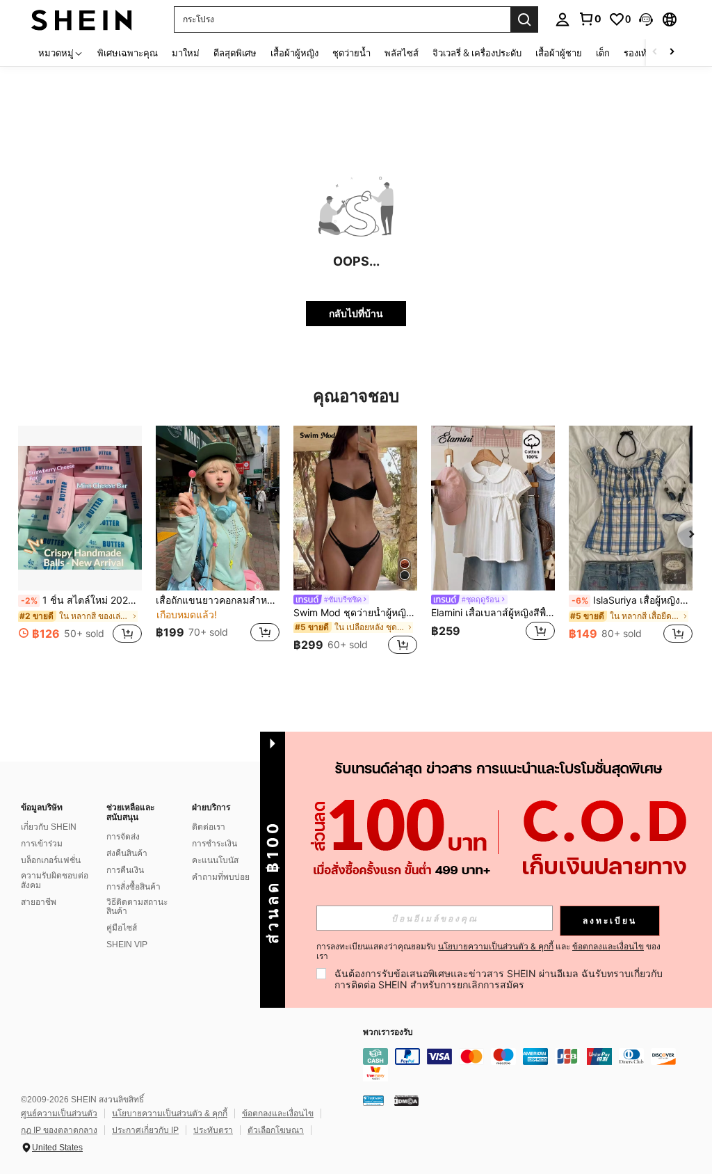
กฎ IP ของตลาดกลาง (59, 1130)
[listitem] (80, 542)
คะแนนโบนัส (215, 860)
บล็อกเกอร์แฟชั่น (51, 860)
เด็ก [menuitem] (603, 52)
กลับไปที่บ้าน (356, 313)
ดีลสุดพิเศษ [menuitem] (235, 52)
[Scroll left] (655, 52)
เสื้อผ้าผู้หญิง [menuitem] (294, 52)
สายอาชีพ (38, 902)
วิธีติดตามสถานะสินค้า (137, 907)
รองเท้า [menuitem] (638, 52)
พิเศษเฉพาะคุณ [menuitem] (127, 52)
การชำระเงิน (214, 844)
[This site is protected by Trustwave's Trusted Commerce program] (373, 1100)
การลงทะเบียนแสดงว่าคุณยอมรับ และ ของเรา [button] (488, 951)
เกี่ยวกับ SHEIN (48, 827)
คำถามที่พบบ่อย (221, 877)
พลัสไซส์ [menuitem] (402, 52)
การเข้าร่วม (42, 844)
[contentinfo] (534, 1064)
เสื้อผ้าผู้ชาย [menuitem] (558, 52)
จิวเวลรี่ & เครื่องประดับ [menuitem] (476, 52)
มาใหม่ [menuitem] (186, 52)
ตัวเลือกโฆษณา (276, 1130)
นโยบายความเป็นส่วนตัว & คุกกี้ (169, 1113)
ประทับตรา (213, 1130)
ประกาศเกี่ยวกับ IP (145, 1130)
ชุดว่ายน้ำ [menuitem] (351, 52)
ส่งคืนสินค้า (126, 853)
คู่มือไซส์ (121, 928)
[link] (589, 18)
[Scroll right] (672, 52)
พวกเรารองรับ (388, 1032)
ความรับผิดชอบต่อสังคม (54, 880)
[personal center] (562, 19)
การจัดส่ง (123, 837)
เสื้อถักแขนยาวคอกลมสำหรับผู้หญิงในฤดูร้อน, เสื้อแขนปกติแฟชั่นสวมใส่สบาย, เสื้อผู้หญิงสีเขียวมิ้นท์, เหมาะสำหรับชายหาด (218, 600)
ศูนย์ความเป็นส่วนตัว (59, 1113)
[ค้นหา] (524, 19)
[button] (646, 19)
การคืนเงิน (125, 870)
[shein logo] (81, 19)
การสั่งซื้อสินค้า (133, 887)
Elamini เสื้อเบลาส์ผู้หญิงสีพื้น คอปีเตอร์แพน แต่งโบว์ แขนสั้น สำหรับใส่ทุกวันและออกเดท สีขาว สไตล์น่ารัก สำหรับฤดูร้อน (493, 612)
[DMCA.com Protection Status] (406, 1100)
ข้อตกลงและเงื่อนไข (278, 1113)
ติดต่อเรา (208, 827)
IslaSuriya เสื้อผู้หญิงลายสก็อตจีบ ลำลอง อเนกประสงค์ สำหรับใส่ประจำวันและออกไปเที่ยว (632, 600)
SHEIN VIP (126, 944)
